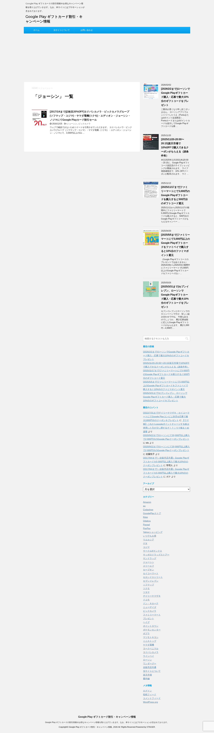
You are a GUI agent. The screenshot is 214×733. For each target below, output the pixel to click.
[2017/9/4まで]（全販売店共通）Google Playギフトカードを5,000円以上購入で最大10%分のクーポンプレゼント (166, 462)
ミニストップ (149, 641)
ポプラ (146, 633)
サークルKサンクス (152, 551)
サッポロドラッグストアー (156, 554)
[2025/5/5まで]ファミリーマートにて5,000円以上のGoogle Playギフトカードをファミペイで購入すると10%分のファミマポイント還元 (166, 386)
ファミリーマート (152, 614)
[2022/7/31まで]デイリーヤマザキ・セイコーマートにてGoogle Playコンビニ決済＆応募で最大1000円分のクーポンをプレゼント (166, 416)
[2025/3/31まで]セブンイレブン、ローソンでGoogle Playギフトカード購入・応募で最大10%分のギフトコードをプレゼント (165, 397)
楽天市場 (147, 675)
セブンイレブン (150, 581)
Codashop (148, 509)
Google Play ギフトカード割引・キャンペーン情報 (107, 716)
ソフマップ (148, 584)
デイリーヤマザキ (152, 596)
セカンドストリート (153, 577)
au (144, 506)
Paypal (146, 524)
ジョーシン (72, 124)
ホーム (36, 30)
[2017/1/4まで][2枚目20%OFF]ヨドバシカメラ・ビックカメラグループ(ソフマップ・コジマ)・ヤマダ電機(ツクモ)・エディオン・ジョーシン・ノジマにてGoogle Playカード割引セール (90, 115)
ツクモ (146, 588)
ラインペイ (148, 656)
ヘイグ (146, 622)
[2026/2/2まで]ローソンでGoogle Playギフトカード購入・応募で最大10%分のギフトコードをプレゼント (175, 96)
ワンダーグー (149, 663)
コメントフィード (152, 698)
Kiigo (145, 517)
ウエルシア (148, 539)
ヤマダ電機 (148, 645)
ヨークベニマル (150, 648)
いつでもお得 (149, 536)
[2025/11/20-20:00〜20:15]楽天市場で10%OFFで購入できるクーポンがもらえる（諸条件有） (175, 147)
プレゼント (148, 618)
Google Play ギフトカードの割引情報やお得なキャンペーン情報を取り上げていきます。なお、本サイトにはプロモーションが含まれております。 (107, 722)
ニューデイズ (149, 607)
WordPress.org (150, 702)
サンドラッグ (149, 558)
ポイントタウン (150, 626)
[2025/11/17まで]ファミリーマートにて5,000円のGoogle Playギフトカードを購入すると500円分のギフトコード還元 (175, 195)
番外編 (146, 678)
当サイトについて (61, 30)
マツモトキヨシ (150, 637)
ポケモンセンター (152, 629)
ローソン (147, 660)
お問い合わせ (87, 30)
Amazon (147, 502)
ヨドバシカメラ (150, 652)
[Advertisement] (107, 57)
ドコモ (146, 599)
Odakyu (147, 521)
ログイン (147, 691)
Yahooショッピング (152, 532)
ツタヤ (146, 592)
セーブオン (148, 569)
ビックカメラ (84, 124)
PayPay (147, 528)
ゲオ (145, 543)
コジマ (146, 547)
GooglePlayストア (152, 513)
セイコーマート (150, 573)
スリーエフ (148, 566)
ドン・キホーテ (150, 603)
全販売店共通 (149, 667)
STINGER (151, 727)
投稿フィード (149, 694)
